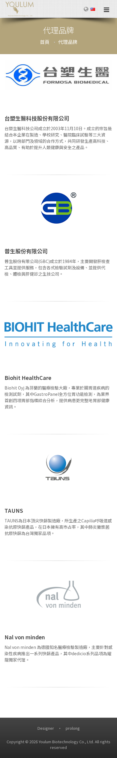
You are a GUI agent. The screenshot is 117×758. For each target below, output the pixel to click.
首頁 (45, 41)
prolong (73, 728)
